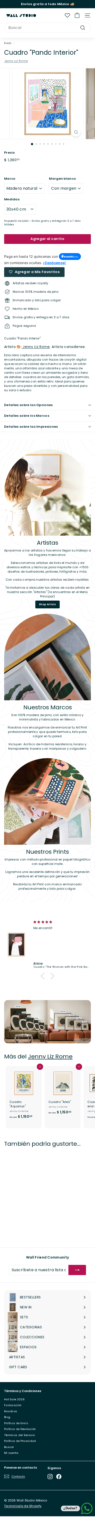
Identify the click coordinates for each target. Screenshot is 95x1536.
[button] (43, 976)
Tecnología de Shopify (22, 1506)
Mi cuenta (11, 1453)
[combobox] (47, 28)
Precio (9, 152)
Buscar (9, 1447)
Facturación (12, 1405)
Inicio (7, 43)
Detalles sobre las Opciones (28, 405)
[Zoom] (75, 132)
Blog (7, 1417)
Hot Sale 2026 (14, 1399)
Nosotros (10, 1411)
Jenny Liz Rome (16, 61)
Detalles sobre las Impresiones (31, 426)
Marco (10, 178)
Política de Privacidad (20, 1441)
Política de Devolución (20, 1429)
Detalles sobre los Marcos (26, 415)
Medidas (11, 199)
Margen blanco (62, 178)
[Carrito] (77, 15)
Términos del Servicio (19, 1435)
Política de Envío (16, 1423)
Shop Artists (47, 604)
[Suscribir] (77, 1270)
